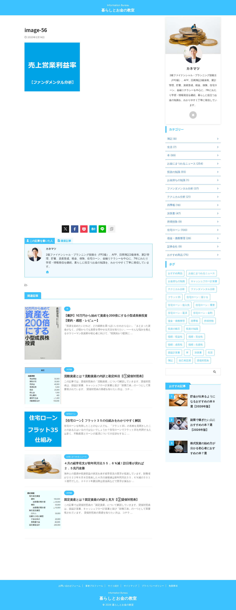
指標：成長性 (175, 344)
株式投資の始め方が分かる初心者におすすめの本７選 (202, 448)
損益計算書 (174, 352)
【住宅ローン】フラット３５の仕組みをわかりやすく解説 (102, 420)
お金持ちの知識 (176, 281)
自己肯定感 (185, 360)
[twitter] (65, 229)
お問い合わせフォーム (69, 585)
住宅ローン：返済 (177, 312)
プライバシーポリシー (153, 585)
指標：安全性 (195, 336)
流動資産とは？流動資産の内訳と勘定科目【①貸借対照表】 (104, 376)
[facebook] (74, 229)
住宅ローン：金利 (202, 312)
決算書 (198, 352)
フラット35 (174, 297)
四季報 (194, 320)
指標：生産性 (195, 344)
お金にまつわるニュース (201, 273)
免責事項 (173, 585)
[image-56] (93, 229)
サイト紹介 (113, 585)
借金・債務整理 (176, 320)
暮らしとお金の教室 (118, 10)
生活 (210, 352)
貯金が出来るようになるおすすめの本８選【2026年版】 (202, 401)
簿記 (170, 360)
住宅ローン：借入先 (179, 304)
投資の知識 (192, 328)
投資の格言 (174, 328)
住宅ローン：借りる (197, 297)
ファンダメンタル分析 (203, 289)
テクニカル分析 (176, 289)
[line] (102, 229)
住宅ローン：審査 (205, 304)
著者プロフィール (94, 585)
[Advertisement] (55, 126)
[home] (48, 272)
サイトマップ (130, 585)
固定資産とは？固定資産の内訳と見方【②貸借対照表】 (101, 499)
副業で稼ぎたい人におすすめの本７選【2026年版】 (202, 424)
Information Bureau (118, 592)
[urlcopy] (111, 229)
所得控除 (209, 320)
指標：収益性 (175, 336)
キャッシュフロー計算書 (204, 281)
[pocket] (84, 229)
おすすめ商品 (175, 273)
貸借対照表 (203, 360)
